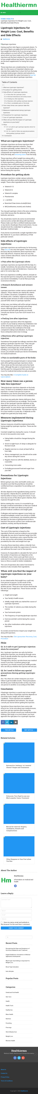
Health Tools (9, 1005)
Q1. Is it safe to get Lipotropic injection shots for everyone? (20, 128)
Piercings (8, 1027)
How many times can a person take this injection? (16, 107)
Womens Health (10, 1040)
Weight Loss (9, 1036)
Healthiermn (6, 39)
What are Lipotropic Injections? (13, 87)
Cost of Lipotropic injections (12, 117)
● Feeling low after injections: (15, 99)
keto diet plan (10, 971)
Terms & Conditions (7, 1081)
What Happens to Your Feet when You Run (18, 860)
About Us (3, 1069)
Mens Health (9, 1014)
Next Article (28, 730)
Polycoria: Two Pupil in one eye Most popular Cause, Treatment (18, 797)
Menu (4, 12)
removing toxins (20, 154)
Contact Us (4, 1073)
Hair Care (8, 997)
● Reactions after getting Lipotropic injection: (19, 101)
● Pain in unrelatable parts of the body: (17, 103)
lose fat (33, 75)
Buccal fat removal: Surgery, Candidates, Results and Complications (16, 829)
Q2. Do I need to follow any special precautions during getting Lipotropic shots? (20, 132)
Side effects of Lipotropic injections (15, 92)
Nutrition (8, 1018)
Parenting (9, 1023)
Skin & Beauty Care (11, 1032)
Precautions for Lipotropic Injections (15, 115)
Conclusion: (8, 136)
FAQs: (5, 125)
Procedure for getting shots (12, 90)
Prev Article (9, 730)
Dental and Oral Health (12, 992)
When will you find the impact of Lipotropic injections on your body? (17, 121)
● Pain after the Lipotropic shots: (16, 94)
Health (8, 1001)
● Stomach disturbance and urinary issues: (18, 96)
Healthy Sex (9, 1010)
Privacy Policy (5, 1077)
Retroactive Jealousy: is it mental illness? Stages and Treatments (18, 766)
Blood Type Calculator (12, 967)
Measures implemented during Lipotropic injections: (17, 111)
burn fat (7, 249)
